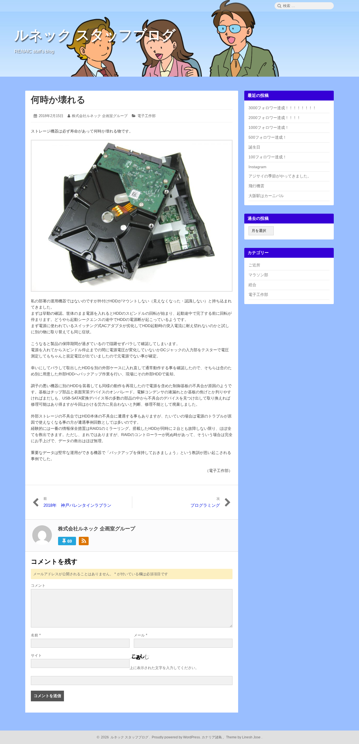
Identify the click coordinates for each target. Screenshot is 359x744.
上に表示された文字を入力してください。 (164, 668)
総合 (252, 284)
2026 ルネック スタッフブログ (124, 737)
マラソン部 (258, 275)
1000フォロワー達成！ (268, 127)
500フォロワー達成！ (267, 137)
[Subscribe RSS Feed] (84, 541)
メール (140, 635)
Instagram (257, 167)
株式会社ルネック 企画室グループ (100, 116)
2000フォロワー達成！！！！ (274, 117)
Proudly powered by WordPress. (176, 737)
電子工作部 (146, 116)
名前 (36, 635)
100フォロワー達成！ (267, 157)
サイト (36, 655)
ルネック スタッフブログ (95, 35)
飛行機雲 (256, 186)
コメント (38, 585)
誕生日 (254, 147)
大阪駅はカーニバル (266, 195)
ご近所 (254, 265)
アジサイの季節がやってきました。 (279, 176)
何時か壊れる (58, 100)
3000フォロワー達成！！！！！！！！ (282, 108)
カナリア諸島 (212, 737)
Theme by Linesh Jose (243, 737)
